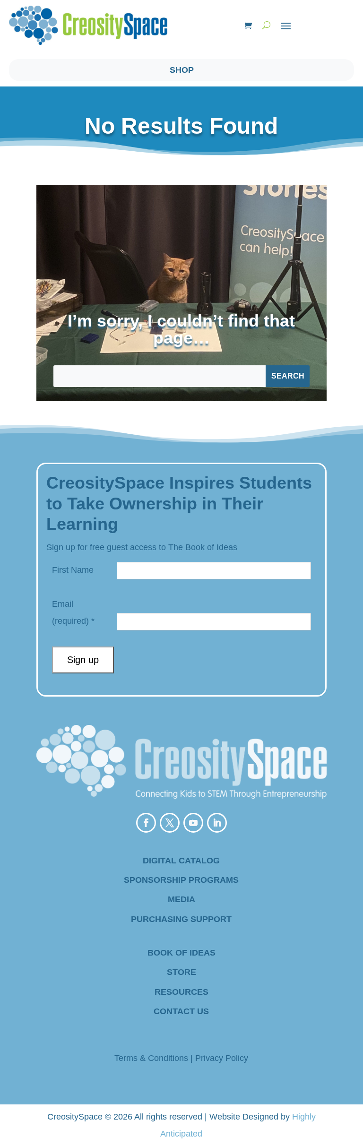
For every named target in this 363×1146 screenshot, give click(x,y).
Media (181, 899)
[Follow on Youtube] (193, 823)
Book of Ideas (181, 952)
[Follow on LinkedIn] (217, 823)
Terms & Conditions (151, 1058)
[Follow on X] (170, 823)
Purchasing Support (181, 919)
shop (182, 70)
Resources (181, 992)
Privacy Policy (221, 1058)
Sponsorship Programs (181, 880)
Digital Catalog (181, 860)
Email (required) (73, 612)
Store (181, 972)
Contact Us (181, 1011)
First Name (73, 570)
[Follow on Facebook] (146, 823)
